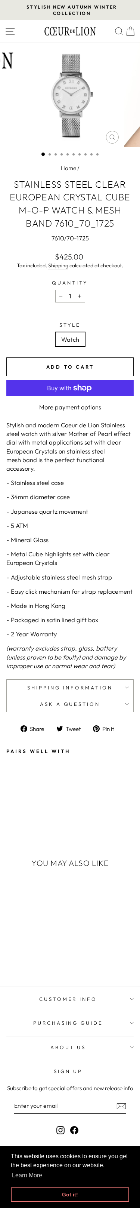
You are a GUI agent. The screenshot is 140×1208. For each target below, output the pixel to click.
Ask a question (70, 704)
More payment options (70, 407)
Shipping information (70, 688)
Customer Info (68, 999)
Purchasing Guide (68, 1023)
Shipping (58, 265)
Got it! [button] (70, 1195)
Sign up (68, 1071)
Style (70, 325)
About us (68, 1047)
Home (68, 168)
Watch (70, 339)
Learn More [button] (27, 1175)
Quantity (70, 283)
